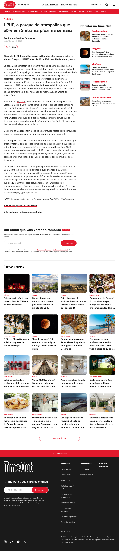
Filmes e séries (64, 12)
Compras (53, 12)
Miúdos (73, 12)
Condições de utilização (66, 510)
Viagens (81, 12)
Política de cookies (68, 503)
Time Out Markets (69, 5)
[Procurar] (106, 4)
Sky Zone (21, 102)
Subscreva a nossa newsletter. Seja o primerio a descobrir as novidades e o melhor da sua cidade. (38, 236)
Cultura (44, 12)
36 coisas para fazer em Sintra (20, 206)
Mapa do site (65, 531)
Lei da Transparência (69, 517)
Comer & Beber (33, 12)
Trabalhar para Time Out (68, 487)
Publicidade (84, 469)
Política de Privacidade (60, 250)
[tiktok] (11, 542)
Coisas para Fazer (19, 12)
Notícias (7, 12)
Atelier (89, 12)
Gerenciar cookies (68, 522)
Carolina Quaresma (25, 39)
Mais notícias (59, 439)
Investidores (65, 481)
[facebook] (18, 542)
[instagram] (5, 542)
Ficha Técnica (66, 469)
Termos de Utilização (44, 250)
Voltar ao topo (61, 453)
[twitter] (24, 542)
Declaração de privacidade (66, 496)
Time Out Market (100, 12)
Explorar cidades (50, 5)
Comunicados (66, 475)
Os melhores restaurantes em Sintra (23, 212)
